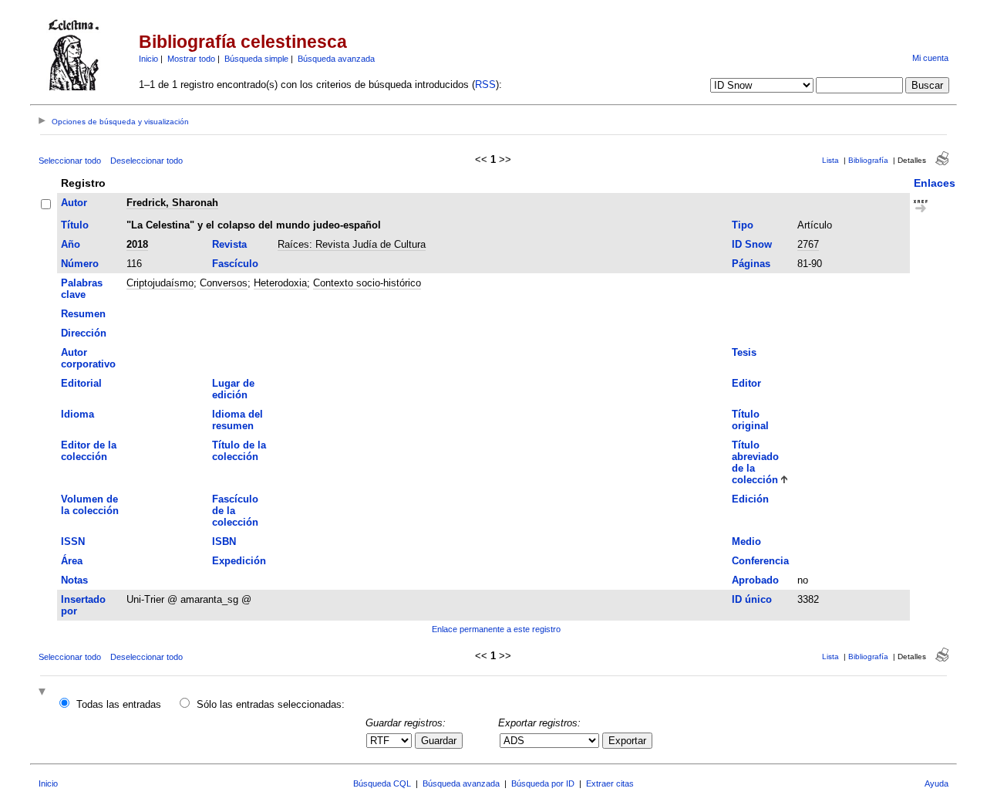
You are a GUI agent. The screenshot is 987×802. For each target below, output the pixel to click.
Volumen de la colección (90, 504)
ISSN (73, 541)
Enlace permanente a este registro (496, 629)
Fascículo (235, 263)
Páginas (751, 263)
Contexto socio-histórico (367, 283)
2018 (137, 244)
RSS (485, 84)
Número (80, 263)
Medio (746, 541)
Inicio (148, 58)
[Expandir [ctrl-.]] (44, 693)
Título (75, 225)
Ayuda (936, 783)
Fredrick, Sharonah (172, 202)
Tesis (744, 352)
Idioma (77, 414)
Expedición (239, 561)
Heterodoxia (280, 283)
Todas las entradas (118, 704)
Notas (74, 580)
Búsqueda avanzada (336, 58)
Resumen (83, 314)
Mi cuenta (930, 58)
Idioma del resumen (237, 419)
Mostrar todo (191, 58)
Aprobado (755, 580)
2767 (808, 244)
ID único (752, 599)
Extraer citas (610, 783)
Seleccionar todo (70, 160)
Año (70, 244)
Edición (750, 499)
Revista (229, 244)
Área (72, 561)
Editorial (81, 383)
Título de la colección (239, 450)
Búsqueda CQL (382, 783)
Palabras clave (82, 288)
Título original (750, 419)
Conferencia (760, 561)
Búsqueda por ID (542, 783)
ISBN (224, 541)
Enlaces (934, 183)
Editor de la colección (88, 450)
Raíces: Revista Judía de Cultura (352, 244)
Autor (74, 202)
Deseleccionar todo (146, 160)
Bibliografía (868, 160)
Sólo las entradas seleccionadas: (271, 704)
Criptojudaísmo (160, 283)
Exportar (627, 740)
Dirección (83, 333)
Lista (830, 160)
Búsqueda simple (256, 58)
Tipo (742, 225)
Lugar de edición (233, 389)
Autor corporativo (88, 358)
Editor (746, 383)
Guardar (438, 740)
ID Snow (752, 244)
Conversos (224, 283)
